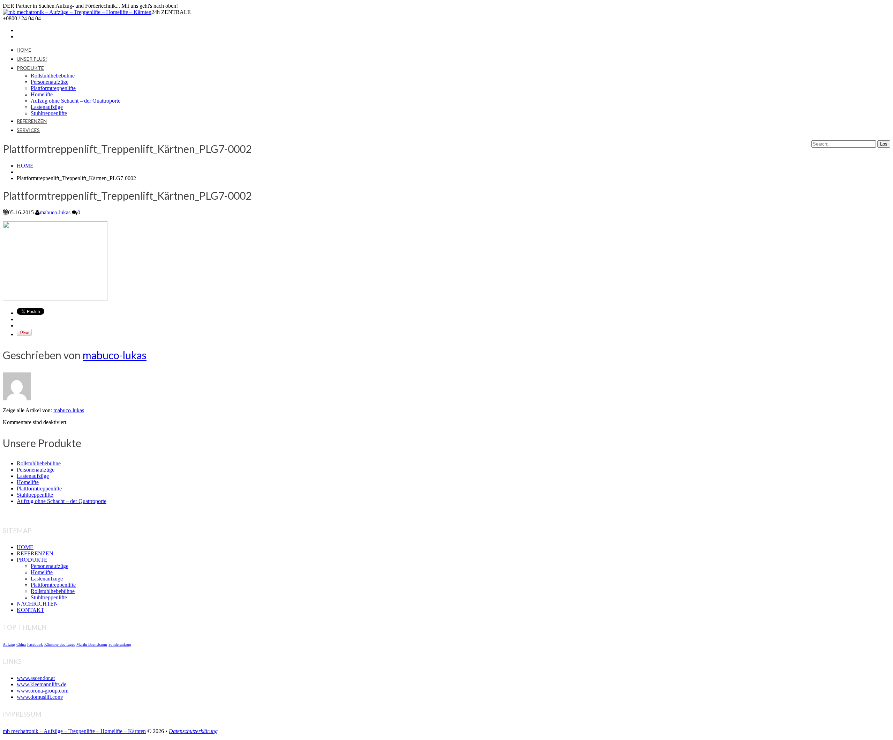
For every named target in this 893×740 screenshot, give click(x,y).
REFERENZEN (32, 121)
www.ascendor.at (36, 678)
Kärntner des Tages (59, 644)
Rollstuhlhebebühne (53, 76)
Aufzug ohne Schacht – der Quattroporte (75, 101)
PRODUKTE (30, 68)
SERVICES (28, 130)
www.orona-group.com (42, 691)
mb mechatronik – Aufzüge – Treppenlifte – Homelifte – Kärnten (74, 731)
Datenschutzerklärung (193, 731)
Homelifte (42, 94)
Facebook (35, 644)
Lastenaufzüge (47, 107)
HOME (24, 50)
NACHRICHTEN (37, 604)
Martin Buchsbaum (91, 644)
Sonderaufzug (119, 644)
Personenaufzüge (49, 82)
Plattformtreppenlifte (53, 88)
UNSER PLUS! (32, 59)
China (21, 644)
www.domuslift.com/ (40, 697)
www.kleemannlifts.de (41, 684)
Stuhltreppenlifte (49, 113)
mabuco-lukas (55, 212)
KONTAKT (30, 610)
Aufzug (9, 644)
